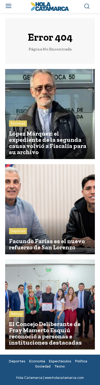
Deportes (18, 231)
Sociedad (18, 123)
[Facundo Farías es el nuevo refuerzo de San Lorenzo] (50, 209)
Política (16, 314)
